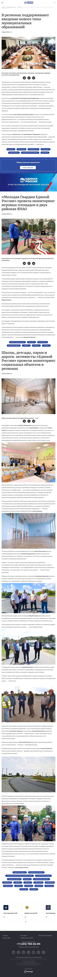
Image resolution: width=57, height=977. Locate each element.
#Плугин (18, 885)
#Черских (38, 885)
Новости (20, 7)
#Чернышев (45, 149)
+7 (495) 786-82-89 (28, 944)
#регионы (45, 152)
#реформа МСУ (33, 149)
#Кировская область (14, 879)
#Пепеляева (38, 882)
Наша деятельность (11, 7)
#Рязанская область (19, 872)
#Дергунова (8, 885)
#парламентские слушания (30, 152)
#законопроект (14, 152)
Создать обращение (28, 167)
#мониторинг (42, 342)
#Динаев (27, 882)
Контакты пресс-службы (27, 938)
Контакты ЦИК (6, 938)
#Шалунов (28, 885)
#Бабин (18, 882)
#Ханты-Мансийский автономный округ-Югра (19, 875)
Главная (3, 7)
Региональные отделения (45, 935)
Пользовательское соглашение (28, 960)
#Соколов (33, 889)
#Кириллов (49, 885)
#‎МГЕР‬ (26, 345)
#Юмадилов (7, 882)
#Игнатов (23, 889)
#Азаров (11, 149)
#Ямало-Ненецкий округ (17, 342)
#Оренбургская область (36, 872)
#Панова (36, 345)
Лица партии (24, 935)
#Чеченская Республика (43, 875)
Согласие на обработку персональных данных (28, 964)
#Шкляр (46, 345)
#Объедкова (49, 882)
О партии (5, 935)
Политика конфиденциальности (28, 962)
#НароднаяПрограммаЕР (41, 879)
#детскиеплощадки (13, 345)
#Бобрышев (21, 149)
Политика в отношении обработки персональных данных (28, 963)
